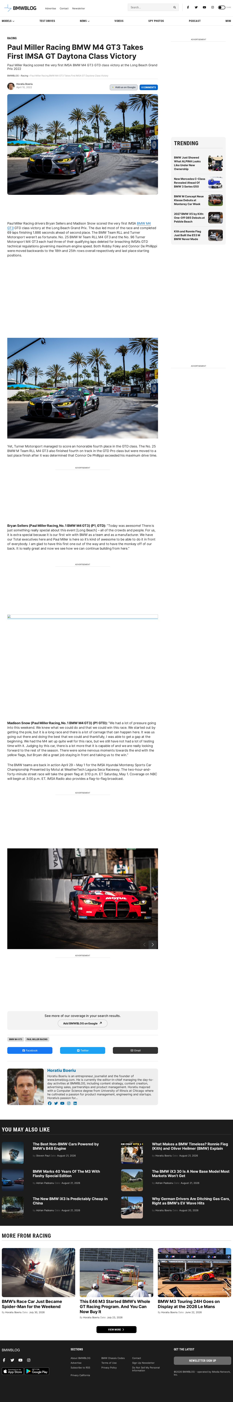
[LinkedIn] (75, 1103)
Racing (12, 38)
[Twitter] (196, 7)
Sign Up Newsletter (143, 1362)
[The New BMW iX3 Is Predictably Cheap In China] (13, 1198)
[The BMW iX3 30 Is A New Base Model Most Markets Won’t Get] (132, 1171)
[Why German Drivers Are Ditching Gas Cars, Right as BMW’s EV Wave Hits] (132, 1198)
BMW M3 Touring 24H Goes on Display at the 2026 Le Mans (189, 1304)
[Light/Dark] (221, 7)
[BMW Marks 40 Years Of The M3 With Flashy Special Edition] (13, 1171)
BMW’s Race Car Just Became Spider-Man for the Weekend (32, 1304)
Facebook (31, 1050)
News (83, 21)
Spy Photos (156, 21)
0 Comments (148, 87)
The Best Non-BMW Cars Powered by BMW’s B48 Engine (66, 1146)
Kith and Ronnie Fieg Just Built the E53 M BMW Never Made (187, 235)
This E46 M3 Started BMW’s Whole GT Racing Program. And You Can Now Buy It (115, 1306)
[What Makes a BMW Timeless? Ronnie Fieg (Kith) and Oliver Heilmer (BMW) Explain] (132, 1144)
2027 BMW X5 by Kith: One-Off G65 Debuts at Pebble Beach (189, 217)
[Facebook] (188, 7)
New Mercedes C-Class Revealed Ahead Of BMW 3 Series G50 (189, 182)
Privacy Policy (109, 1367)
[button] (153, 945)
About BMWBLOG (80, 1358)
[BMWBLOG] (30, 1350)
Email (137, 1050)
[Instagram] (212, 7)
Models (7, 21)
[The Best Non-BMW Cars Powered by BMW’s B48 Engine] (13, 1144)
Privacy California (80, 1375)
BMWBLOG (13, 75)
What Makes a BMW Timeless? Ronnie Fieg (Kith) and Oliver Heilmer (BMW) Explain (190, 1146)
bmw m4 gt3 (15, 1039)
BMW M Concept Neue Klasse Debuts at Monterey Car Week (189, 200)
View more (115, 1329)
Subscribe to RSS (80, 1367)
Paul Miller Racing (37, 1039)
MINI (228, 21)
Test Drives (47, 21)
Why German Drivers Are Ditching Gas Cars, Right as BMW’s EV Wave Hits (191, 1201)
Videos (118, 21)
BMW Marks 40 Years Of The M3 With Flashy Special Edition (66, 1173)
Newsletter (78, 8)
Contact (64, 8)
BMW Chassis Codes (113, 1358)
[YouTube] (62, 1103)
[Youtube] (204, 7)
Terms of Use (109, 1362)
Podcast (195, 21)
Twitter (84, 1050)
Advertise (50, 8)
